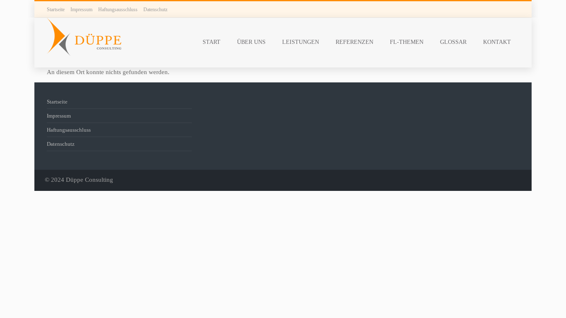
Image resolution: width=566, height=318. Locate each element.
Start (211, 42)
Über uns (251, 42)
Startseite (56, 9)
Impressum (81, 9)
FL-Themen (406, 42)
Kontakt (497, 42)
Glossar (453, 42)
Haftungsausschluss (118, 9)
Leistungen (300, 42)
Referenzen (354, 42)
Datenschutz (155, 9)
